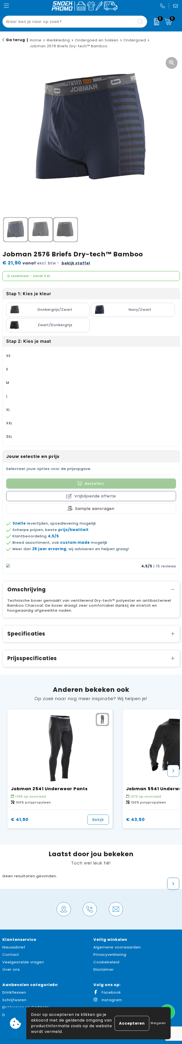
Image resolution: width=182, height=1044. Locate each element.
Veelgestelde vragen (23, 962)
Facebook (110, 992)
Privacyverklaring (109, 954)
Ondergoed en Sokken (96, 40)
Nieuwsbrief (13, 947)
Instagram (111, 999)
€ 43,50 (135, 819)
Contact (10, 954)
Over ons (11, 969)
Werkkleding (58, 40)
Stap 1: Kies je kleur (28, 293)
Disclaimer (103, 969)
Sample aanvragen (94, 508)
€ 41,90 (19, 819)
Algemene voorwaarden (117, 947)
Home (35, 40)
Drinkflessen (14, 992)
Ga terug (15, 39)
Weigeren (158, 1023)
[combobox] (69, 21)
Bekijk (98, 819)
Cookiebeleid (106, 962)
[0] (155, 21)
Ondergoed (134, 40)
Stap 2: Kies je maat (28, 341)
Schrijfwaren (14, 999)
